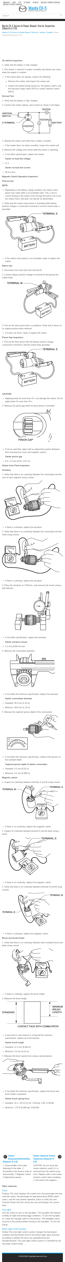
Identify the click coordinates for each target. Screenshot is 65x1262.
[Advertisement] (32, 48)
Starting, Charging (45, 32)
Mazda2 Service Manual (12, 4)
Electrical (34, 32)
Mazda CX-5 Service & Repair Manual (16, 32)
